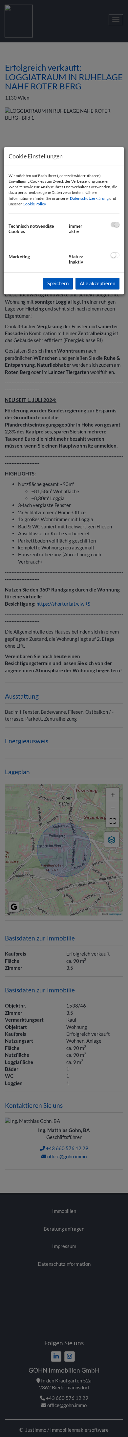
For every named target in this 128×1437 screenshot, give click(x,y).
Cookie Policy (34, 203)
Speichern (58, 283)
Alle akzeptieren (97, 283)
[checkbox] (115, 224)
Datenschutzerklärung (89, 198)
